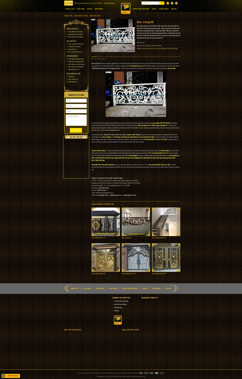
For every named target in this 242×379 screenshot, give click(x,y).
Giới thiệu (87, 288)
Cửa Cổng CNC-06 (98, 274)
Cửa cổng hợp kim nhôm (76, 59)
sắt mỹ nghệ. (171, 68)
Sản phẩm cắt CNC (81, 16)
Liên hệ (116, 311)
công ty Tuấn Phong (133, 135)
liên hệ (168, 288)
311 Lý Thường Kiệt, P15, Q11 (159, 153)
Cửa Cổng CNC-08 (159, 274)
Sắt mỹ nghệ (165, 151)
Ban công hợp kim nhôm (76, 67)
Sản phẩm (113, 288)
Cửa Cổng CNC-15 (98, 238)
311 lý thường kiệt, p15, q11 (136, 66)
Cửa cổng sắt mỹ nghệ (75, 31)
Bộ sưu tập (100, 288)
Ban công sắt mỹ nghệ (75, 37)
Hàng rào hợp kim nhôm (76, 61)
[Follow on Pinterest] (172, 3)
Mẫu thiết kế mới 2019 (75, 52)
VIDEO (154, 9)
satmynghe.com (95, 311)
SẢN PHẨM (99, 9)
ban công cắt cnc (150, 48)
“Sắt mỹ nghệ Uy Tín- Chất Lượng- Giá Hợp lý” (153, 125)
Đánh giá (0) (102, 59)
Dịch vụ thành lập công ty (95, 373)
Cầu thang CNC (73, 79)
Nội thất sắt (71, 41)
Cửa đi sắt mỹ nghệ (74, 46)
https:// (88, 311)
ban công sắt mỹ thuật (171, 48)
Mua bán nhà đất (132, 373)
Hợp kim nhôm (72, 56)
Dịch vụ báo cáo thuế (120, 373)
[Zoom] (93, 49)
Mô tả (94, 59)
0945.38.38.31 (13, 376)
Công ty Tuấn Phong (98, 151)
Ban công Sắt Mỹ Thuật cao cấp (159, 165)
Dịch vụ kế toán (108, 373)
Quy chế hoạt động (120, 304)
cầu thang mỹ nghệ (127, 137)
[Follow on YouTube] (176, 3)
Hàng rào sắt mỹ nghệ (75, 34)
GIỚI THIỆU (81, 9)
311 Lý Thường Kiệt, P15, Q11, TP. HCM (154, 139)
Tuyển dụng (156, 288)
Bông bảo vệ (72, 49)
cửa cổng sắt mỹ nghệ (147, 137)
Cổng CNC (71, 76)
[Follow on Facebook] (167, 3)
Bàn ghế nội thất (73, 69)
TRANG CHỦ (69, 9)
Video (144, 288)
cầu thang (117, 137)
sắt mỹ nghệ (106, 137)
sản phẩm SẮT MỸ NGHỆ (161, 123)
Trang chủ (68, 16)
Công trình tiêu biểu (130, 288)
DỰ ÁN (89, 9)
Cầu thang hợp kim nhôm (76, 64)
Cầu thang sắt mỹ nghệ (76, 44)
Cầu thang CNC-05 (159, 238)
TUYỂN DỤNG (164, 9)
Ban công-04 (126, 238)
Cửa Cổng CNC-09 (128, 274)
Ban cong (142, 48)
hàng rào (136, 137)
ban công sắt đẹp (160, 48)
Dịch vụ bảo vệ (81, 373)
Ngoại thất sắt (72, 29)
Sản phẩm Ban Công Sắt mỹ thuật (103, 165)
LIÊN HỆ (174, 9)
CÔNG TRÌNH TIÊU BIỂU (140, 9)
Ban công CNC (95, 16)
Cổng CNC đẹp (100, 160)
